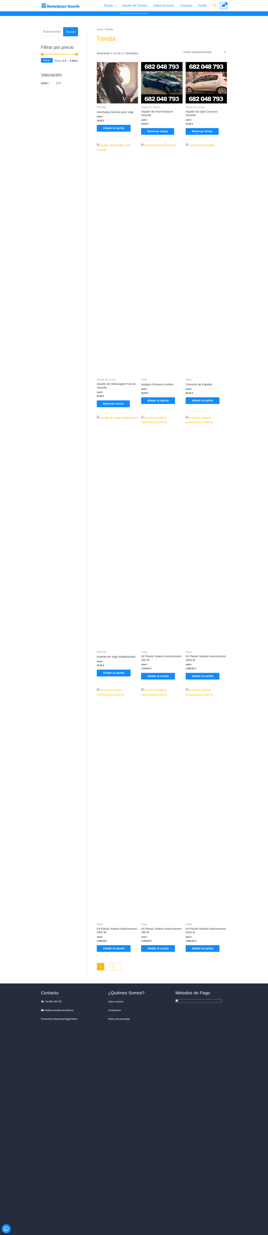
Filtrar (47, 60)
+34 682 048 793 (52, 1001)
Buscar (70, 31)
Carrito (202, 5)
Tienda (108, 5)
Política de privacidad (119, 1019)
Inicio (100, 29)
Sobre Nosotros (163, 5)
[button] (114, 5)
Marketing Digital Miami (65, 1019)
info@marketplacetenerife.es (59, 1010)
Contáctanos (114, 1010)
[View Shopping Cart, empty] (223, 5)
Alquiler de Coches (134, 5)
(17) (51, 83)
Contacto (186, 5)
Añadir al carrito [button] (113, 128)
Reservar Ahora (157, 131)
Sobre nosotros (116, 1001)
